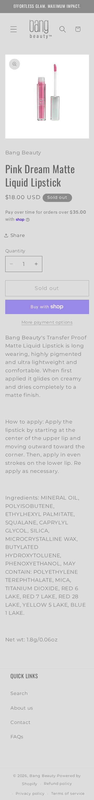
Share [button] (17, 235)
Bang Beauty (43, 775)
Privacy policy (30, 793)
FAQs (17, 737)
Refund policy (58, 783)
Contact (20, 722)
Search (19, 693)
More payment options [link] (47, 322)
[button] (13, 29)
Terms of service (68, 793)
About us (21, 708)
